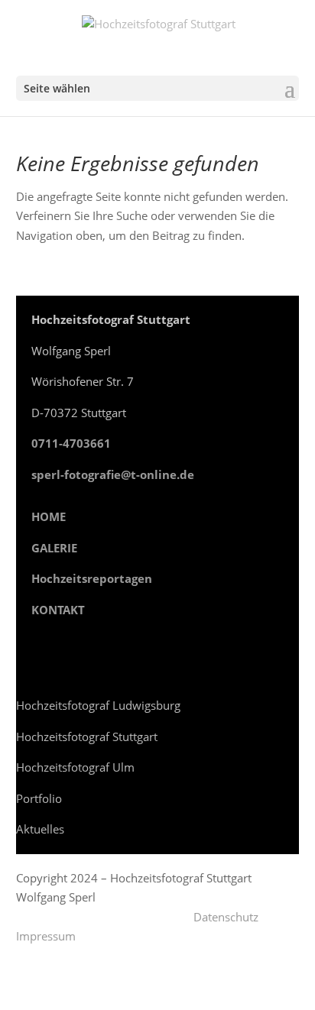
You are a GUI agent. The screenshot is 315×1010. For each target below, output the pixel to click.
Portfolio (39, 798)
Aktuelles (40, 829)
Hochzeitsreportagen (91, 578)
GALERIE (54, 547)
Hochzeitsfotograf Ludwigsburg (98, 705)
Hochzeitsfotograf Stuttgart (87, 736)
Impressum (46, 936)
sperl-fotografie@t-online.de (112, 474)
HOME (48, 516)
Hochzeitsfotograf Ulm (75, 767)
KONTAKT (58, 609)
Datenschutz (225, 916)
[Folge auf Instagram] (28, 655)
